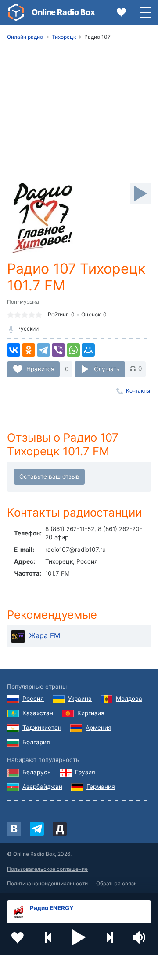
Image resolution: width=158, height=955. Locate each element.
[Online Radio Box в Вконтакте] (14, 829)
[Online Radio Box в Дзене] (60, 829)
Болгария (36, 742)
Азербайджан (42, 786)
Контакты (138, 390)
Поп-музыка (23, 301)
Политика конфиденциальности (47, 883)
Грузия (85, 772)
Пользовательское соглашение (47, 869)
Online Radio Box (63, 12)
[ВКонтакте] (13, 350)
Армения (98, 727)
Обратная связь (116, 883)
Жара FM (44, 635)
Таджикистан (41, 727)
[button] (79, 937)
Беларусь (36, 772)
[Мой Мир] (88, 350)
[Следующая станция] (109, 937)
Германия (100, 786)
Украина (80, 698)
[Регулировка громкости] (140, 937)
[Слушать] (140, 193)
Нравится (40, 368)
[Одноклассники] (28, 350)
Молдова (129, 698)
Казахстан (37, 713)
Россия (33, 698)
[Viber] (58, 350)
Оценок (91, 314)
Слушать (107, 368)
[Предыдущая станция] (48, 937)
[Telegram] (43, 350)
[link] (16, 12)
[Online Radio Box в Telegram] (37, 829)
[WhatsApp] (73, 350)
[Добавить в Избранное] (17, 937)
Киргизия (90, 713)
